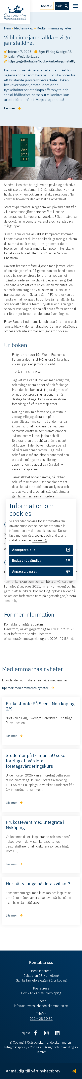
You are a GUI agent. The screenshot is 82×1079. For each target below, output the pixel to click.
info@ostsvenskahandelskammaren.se (41, 1006)
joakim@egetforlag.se (35, 629)
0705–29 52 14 (61, 639)
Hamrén (41, 1052)
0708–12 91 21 (63, 629)
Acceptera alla (23, 550)
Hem (7, 28)
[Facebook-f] (35, 1033)
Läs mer (38, 540)
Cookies (35, 1047)
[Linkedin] (57, 1033)
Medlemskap (23, 28)
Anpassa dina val (25, 572)
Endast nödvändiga (26, 561)
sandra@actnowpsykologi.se (28, 639)
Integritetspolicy (15, 1047)
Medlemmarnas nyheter (53, 28)
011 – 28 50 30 (41, 1019)
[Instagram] (46, 1033)
